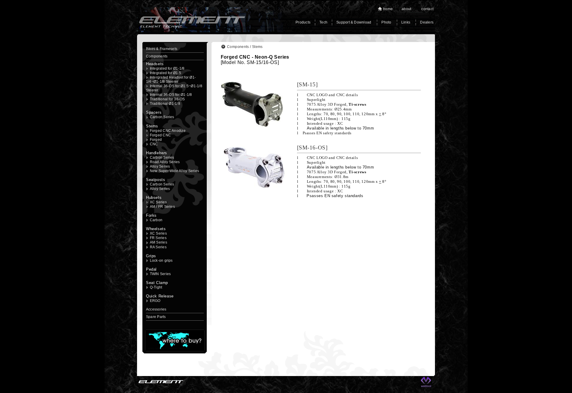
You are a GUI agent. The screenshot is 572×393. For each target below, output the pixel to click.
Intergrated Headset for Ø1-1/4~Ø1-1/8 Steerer (171, 79)
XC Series (158, 202)
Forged (156, 140)
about (406, 9)
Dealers (426, 22)
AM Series (158, 242)
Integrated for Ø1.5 (165, 73)
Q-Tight (156, 287)
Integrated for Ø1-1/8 (167, 68)
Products (303, 22)
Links (406, 22)
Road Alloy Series (165, 162)
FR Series (158, 238)
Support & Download (353, 22)
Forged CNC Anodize (168, 131)
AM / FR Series (162, 207)
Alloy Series (160, 166)
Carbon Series (162, 117)
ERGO (155, 301)
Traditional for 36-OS (167, 99)
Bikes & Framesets (161, 49)
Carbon (156, 220)
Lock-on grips (161, 260)
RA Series (158, 247)
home (388, 9)
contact (427, 9)
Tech (323, 22)
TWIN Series (160, 274)
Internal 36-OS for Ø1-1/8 (171, 95)
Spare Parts (156, 317)
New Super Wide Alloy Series (174, 171)
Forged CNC (160, 135)
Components (156, 56)
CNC (154, 144)
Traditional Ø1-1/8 (165, 104)
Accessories (156, 309)
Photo (386, 22)
